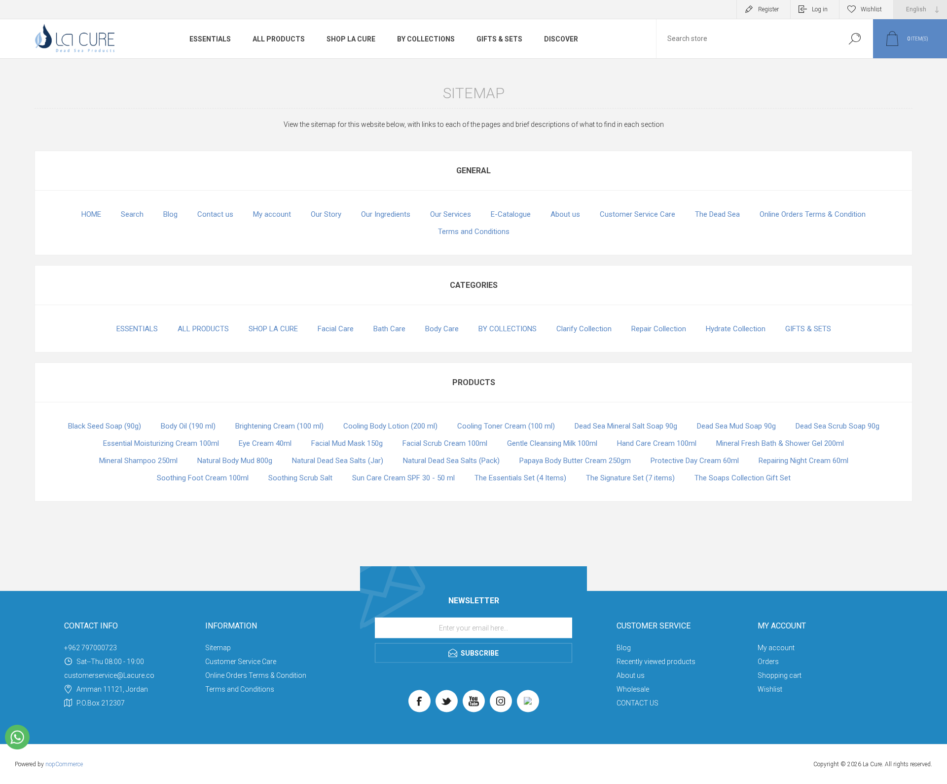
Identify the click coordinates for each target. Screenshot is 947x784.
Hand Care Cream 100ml (656, 443)
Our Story (326, 214)
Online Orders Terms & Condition (813, 214)
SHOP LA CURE (351, 39)
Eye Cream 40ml (265, 443)
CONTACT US (637, 703)
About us (565, 214)
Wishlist (770, 689)
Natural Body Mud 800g (234, 460)
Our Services (450, 214)
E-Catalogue (511, 214)
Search (132, 214)
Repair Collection (658, 328)
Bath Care (389, 328)
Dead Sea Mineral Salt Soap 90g (626, 426)
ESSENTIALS (210, 39)
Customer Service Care (637, 214)
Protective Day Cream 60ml (695, 460)
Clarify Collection (584, 328)
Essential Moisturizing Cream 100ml (161, 443)
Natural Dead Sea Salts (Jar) (337, 460)
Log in (820, 9)
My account (272, 214)
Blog (170, 214)
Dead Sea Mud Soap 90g (736, 426)
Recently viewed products (656, 662)
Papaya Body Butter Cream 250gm (575, 460)
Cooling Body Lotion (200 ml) (390, 426)
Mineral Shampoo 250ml (138, 460)
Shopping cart (779, 675)
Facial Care (336, 328)
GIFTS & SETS (499, 39)
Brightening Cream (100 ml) (279, 426)
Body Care (442, 328)
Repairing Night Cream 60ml (803, 460)
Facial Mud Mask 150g (347, 443)
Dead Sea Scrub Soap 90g (837, 426)
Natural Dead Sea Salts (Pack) (451, 460)
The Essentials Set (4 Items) (520, 477)
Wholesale (633, 689)
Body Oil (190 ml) (188, 426)
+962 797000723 (90, 648)
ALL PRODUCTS (279, 39)
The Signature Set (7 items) (630, 477)
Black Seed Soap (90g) (104, 426)
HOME (91, 214)
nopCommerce (64, 764)
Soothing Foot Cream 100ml (203, 477)
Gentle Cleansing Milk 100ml (552, 443)
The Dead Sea (717, 214)
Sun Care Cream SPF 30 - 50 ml (403, 477)
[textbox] (746, 38)
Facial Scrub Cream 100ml (444, 443)
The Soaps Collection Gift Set (742, 477)
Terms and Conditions (474, 231)
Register (768, 9)
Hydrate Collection (735, 328)
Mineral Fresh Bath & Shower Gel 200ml (780, 443)
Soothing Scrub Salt (300, 477)
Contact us (215, 214)
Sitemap (218, 648)
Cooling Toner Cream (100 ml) (506, 426)
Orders (768, 662)
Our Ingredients (385, 214)
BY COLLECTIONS (426, 39)
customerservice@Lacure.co (109, 675)
